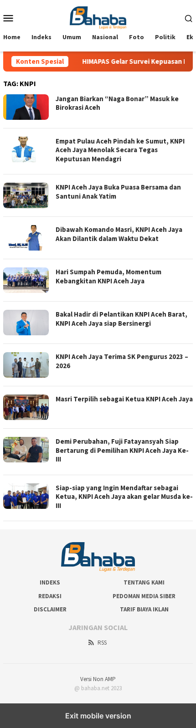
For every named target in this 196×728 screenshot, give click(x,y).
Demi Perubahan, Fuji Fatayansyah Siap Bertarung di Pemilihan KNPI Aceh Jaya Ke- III (122, 450)
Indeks (50, 582)
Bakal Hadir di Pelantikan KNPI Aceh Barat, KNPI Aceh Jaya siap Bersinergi (121, 319)
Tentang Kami (144, 582)
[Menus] (8, 18)
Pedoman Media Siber (144, 596)
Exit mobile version (98, 715)
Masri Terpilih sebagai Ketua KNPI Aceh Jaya (124, 399)
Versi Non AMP (98, 679)
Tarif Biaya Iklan (144, 609)
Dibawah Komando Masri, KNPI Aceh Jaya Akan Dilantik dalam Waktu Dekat (119, 234)
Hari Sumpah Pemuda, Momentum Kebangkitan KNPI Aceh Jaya (108, 276)
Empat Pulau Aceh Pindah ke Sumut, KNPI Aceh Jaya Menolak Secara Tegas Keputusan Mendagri (120, 150)
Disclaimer (50, 609)
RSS (102, 642)
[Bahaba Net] (98, 17)
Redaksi (50, 596)
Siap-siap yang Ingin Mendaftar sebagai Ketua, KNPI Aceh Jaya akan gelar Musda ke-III (124, 496)
